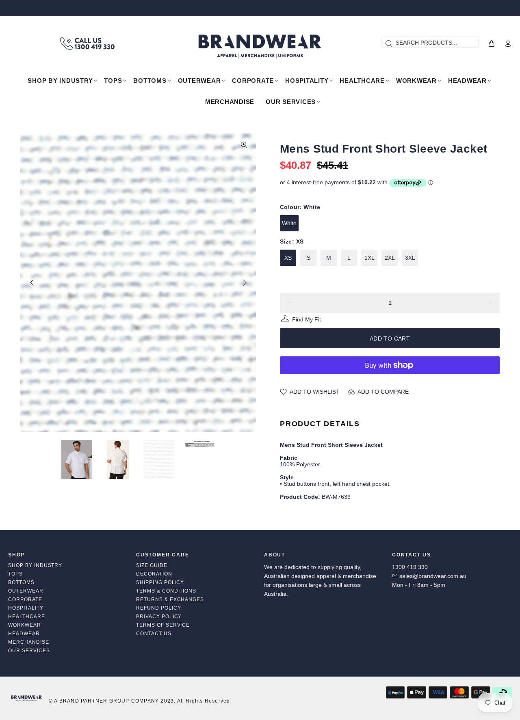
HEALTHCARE (26, 616)
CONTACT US (153, 633)
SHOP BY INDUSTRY (35, 565)
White (289, 223)
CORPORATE (25, 599)
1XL (369, 257)
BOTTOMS (21, 582)
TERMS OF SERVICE (163, 625)
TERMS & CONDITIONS (166, 591)
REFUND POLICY (158, 608)
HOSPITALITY (25, 608)
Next (244, 282)
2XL (390, 257)
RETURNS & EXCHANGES (170, 599)
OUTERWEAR (25, 591)
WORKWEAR (24, 625)
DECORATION (154, 574)
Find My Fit (306, 320)
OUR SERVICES (29, 650)
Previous (32, 282)
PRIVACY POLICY (159, 616)
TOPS (15, 574)
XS (288, 257)
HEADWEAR (24, 633)
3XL (410, 257)
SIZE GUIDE (151, 565)
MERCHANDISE (28, 642)
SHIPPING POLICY (160, 582)
